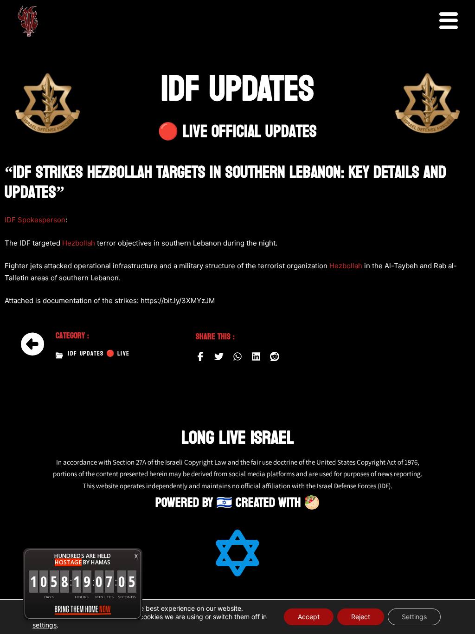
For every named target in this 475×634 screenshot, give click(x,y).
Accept (309, 617)
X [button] (136, 556)
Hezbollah (78, 243)
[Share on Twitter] (219, 356)
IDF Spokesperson (35, 219)
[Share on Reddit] (274, 356)
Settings (414, 617)
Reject (360, 617)
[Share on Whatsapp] (237, 356)
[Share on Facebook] (200, 356)
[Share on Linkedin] (256, 356)
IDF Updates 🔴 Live (98, 353)
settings (44, 625)
